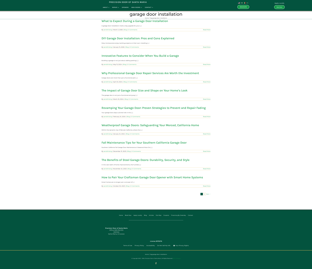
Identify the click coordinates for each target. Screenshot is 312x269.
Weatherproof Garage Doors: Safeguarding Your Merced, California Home (150, 125)
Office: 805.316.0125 (116, 230)
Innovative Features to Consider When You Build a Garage (140, 55)
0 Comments (132, 30)
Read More (207, 30)
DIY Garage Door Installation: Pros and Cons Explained (138, 38)
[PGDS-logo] (156, 226)
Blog (125, 30)
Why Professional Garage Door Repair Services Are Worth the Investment (150, 73)
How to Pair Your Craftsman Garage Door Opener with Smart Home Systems (152, 177)
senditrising (108, 30)
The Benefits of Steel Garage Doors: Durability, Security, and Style (145, 160)
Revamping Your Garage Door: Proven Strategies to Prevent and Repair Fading (154, 108)
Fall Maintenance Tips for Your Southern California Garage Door (144, 142)
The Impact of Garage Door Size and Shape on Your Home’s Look (145, 90)
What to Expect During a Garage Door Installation (135, 21)
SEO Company (177, 258)
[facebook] (156, 263)
